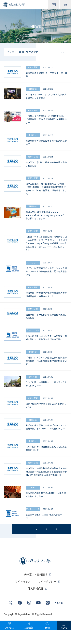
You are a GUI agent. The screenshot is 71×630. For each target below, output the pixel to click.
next (66, 529)
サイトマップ (22, 581)
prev (17, 529)
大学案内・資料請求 (35, 574)
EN (65, 4)
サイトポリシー (47, 581)
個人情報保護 (35, 588)
